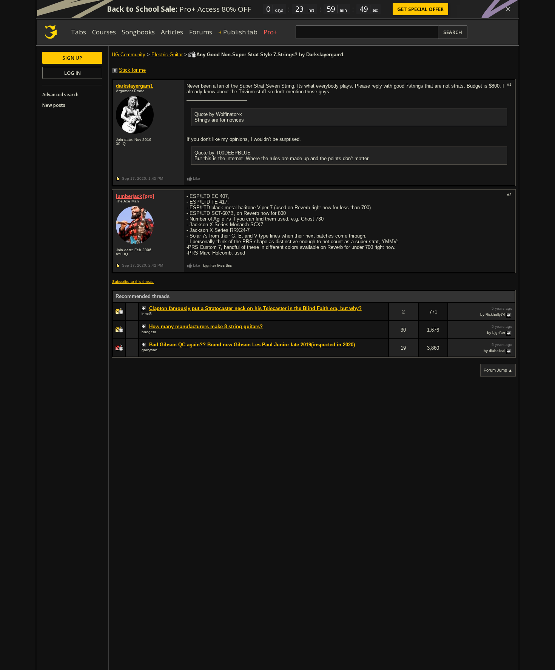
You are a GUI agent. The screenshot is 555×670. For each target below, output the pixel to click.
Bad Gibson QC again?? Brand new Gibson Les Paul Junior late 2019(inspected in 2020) (252, 344)
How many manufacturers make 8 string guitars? (206, 326)
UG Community (128, 54)
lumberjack (129, 196)
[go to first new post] (144, 308)
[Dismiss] (508, 9)
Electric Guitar (167, 54)
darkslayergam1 (134, 86)
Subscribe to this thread (133, 281)
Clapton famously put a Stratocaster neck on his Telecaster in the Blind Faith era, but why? (255, 308)
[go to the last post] (509, 314)
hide (382, 317)
